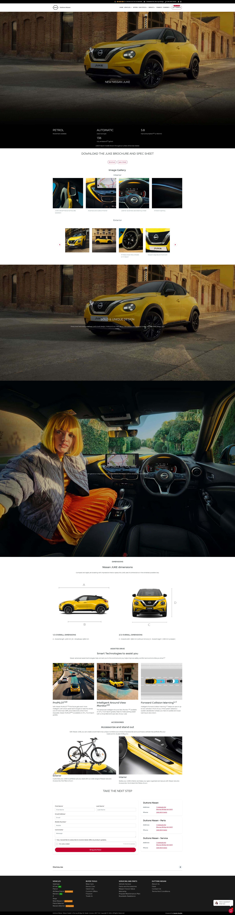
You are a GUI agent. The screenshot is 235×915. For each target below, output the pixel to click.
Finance (159, 7)
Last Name (100, 806)
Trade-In (89, 896)
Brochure (112, 162)
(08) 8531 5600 (171, 1)
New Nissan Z (58, 901)
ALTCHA (133, 844)
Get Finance (177, 7)
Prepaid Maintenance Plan (129, 894)
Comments (59, 830)
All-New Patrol (58, 891)
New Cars (90, 884)
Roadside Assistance (127, 896)
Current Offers (91, 891)
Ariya (55, 899)
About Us (155, 884)
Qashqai (56, 884)
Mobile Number (60, 822)
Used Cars (90, 889)
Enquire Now (95, 850)
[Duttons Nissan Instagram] (181, 1)
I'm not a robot (64, 844)
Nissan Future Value (127, 889)
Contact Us (156, 889)
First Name (59, 806)
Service (151, 7)
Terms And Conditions (161, 891)
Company (166, 7)
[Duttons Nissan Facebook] (179, 1)
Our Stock (142, 7)
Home (121, 7)
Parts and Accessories (128, 887)
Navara (56, 894)
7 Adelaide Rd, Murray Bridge (155, 1)
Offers (135, 7)
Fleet (154, 887)
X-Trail (55, 887)
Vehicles (127, 7)
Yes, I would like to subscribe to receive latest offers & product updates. (81, 840)
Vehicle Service (125, 884)
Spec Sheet (122, 162)
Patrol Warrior (58, 903)
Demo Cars (90, 887)
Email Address (60, 814)
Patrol (55, 889)
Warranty (122, 891)
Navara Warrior (59, 906)
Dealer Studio (177, 913)
